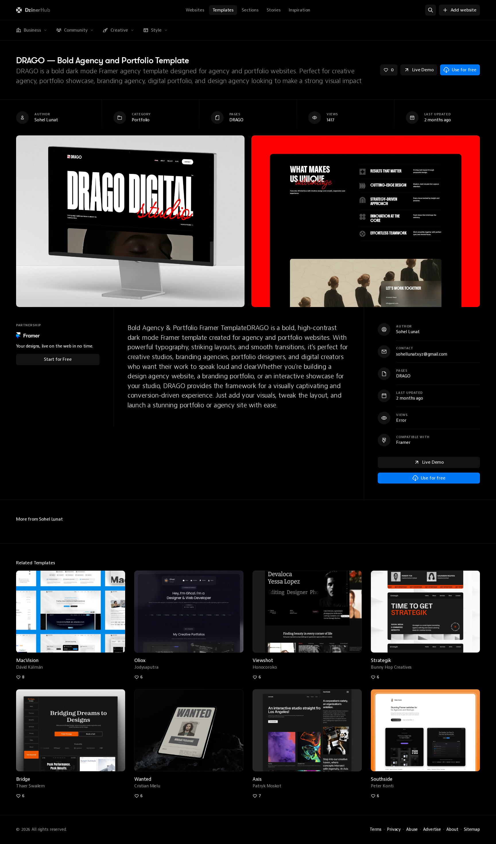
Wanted (142, 779)
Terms (375, 829)
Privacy (394, 829)
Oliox (140, 660)
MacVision (27, 660)
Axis (257, 779)
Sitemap (472, 829)
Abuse (412, 829)
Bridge (23, 779)
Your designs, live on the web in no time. (54, 346)
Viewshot (263, 660)
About (452, 829)
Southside (381, 779)
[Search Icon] (430, 10)
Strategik (381, 660)
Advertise (432, 829)
